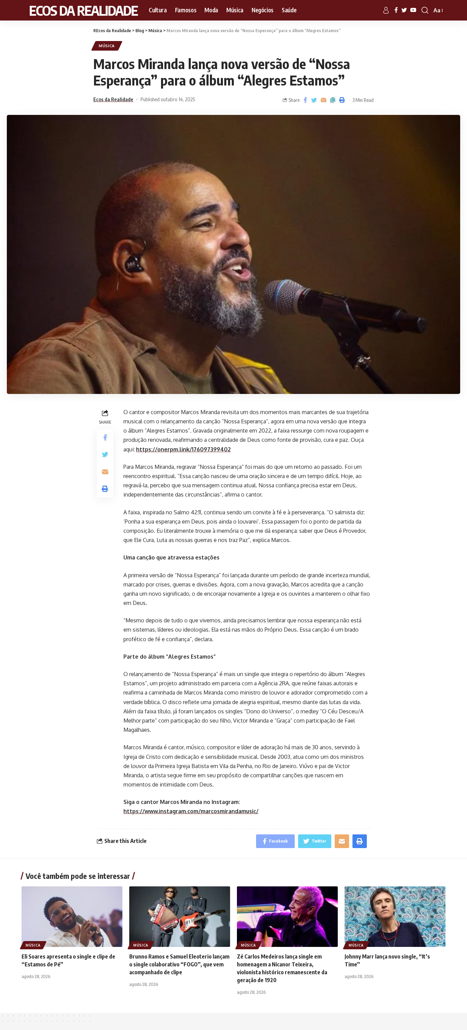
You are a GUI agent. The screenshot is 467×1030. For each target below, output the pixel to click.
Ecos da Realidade (113, 99)
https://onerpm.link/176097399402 (183, 449)
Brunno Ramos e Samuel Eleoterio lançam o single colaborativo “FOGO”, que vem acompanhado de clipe (179, 964)
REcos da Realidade (80, 10)
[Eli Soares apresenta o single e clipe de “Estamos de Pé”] (72, 916)
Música (107, 45)
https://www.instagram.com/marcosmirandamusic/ (190, 811)
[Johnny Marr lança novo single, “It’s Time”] (395, 916)
